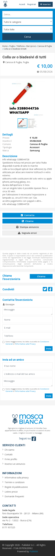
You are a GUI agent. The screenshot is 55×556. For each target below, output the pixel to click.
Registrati (31, 4)
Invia (48, 348)
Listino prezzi (11, 491)
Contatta (29, 215)
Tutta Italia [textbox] (9, 29)
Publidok (33, 551)
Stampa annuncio (29, 227)
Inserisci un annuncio (15, 463)
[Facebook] (34, 438)
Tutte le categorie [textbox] (12, 22)
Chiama (29, 221)
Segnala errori (29, 233)
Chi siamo (9, 449)
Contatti (9, 454)
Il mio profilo (11, 459)
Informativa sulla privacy (17, 477)
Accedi (22, 4)
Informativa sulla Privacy (25, 344)
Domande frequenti (14, 496)
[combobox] (27, 21)
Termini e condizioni (14, 482)
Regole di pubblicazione (16, 487)
